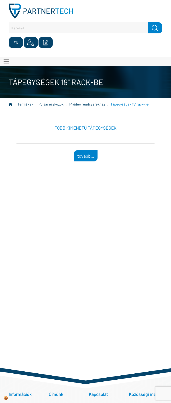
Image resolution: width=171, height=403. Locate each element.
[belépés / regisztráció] (31, 42)
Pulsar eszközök (51, 104)
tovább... (85, 156)
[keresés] (155, 27)
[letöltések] (46, 42)
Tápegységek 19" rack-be (129, 104)
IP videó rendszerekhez (87, 104)
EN (16, 42)
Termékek (25, 104)
